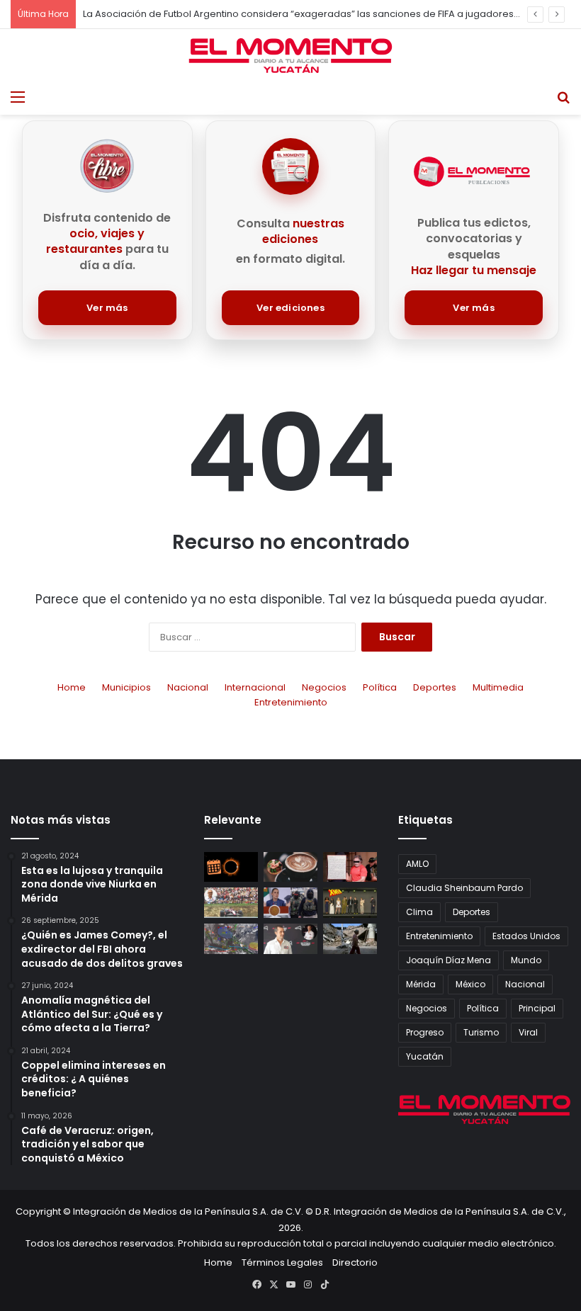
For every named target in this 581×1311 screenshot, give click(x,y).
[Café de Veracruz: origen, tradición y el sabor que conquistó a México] (290, 867)
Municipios (126, 687)
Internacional (255, 687)
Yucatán (425, 1056)
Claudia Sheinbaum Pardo (464, 888)
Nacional (187, 687)
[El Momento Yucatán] (290, 55)
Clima (419, 912)
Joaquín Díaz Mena (448, 960)
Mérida (421, 984)
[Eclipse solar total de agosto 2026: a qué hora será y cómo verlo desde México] (231, 867)
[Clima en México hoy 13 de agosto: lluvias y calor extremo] (231, 939)
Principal (537, 1008)
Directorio (355, 1262)
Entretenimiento (290, 702)
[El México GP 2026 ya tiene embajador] (290, 939)
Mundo (526, 960)
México (470, 984)
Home (71, 687)
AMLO (417, 864)
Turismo (481, 1032)
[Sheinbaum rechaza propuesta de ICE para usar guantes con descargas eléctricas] (290, 902)
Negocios (324, 687)
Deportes (434, 687)
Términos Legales (282, 1262)
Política (380, 687)
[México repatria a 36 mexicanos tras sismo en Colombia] (350, 939)
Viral (528, 1032)
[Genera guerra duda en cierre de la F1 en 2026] (231, 902)
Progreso (425, 1032)
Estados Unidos (526, 936)
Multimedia (498, 687)
